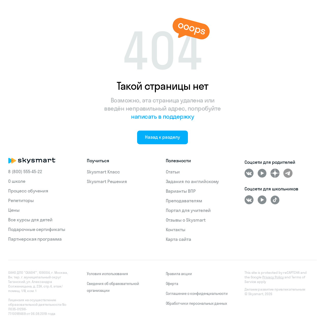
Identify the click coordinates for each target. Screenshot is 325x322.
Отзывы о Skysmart (186, 220)
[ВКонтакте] (249, 173)
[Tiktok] (275, 199)
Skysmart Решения (107, 181)
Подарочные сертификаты (36, 229)
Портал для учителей (188, 210)
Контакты (176, 229)
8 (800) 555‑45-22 (25, 171)
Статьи (173, 172)
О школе (16, 181)
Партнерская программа (35, 239)
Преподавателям (184, 201)
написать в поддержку (162, 116)
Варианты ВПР (181, 191)
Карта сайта (178, 239)
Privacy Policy (273, 277)
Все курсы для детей (30, 220)
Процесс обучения (28, 191)
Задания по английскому (192, 181)
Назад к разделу (162, 137)
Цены (14, 210)
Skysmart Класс (103, 172)
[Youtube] (262, 173)
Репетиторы (21, 200)
